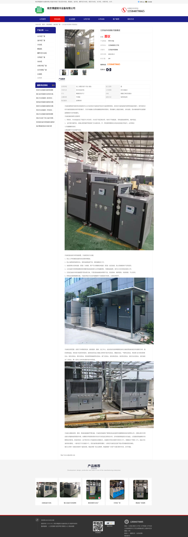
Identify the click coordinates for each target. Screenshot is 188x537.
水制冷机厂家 (42, 66)
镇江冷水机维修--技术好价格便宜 (45, 98)
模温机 (39, 49)
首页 (43, 24)
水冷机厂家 (41, 36)
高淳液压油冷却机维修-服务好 (45, 122)
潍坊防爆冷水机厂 (59, 503)
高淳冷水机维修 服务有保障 (44, 90)
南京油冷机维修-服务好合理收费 (45, 102)
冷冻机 (39, 45)
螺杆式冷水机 (42, 53)
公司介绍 (87, 19)
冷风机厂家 (41, 57)
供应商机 (57, 19)
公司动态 (101, 19)
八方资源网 (51, 526)
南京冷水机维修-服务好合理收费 (45, 106)
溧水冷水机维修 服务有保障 (44, 114)
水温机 (39, 74)
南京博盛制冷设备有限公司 (61, 523)
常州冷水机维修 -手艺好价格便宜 (45, 110)
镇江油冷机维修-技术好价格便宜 (45, 94)
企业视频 (72, 19)
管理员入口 (64, 526)
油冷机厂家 (56, 24)
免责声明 (58, 526)
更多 (53, 85)
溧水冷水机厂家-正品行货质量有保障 (45, 118)
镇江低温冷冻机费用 (36, 503)
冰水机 (39, 61)
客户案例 (116, 19)
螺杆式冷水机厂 (130, 503)
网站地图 (71, 526)
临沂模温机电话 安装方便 (44, 126)
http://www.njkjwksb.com (68, 455)
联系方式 (131, 19)
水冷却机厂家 (42, 70)
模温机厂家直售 (106, 503)
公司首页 (42, 19)
